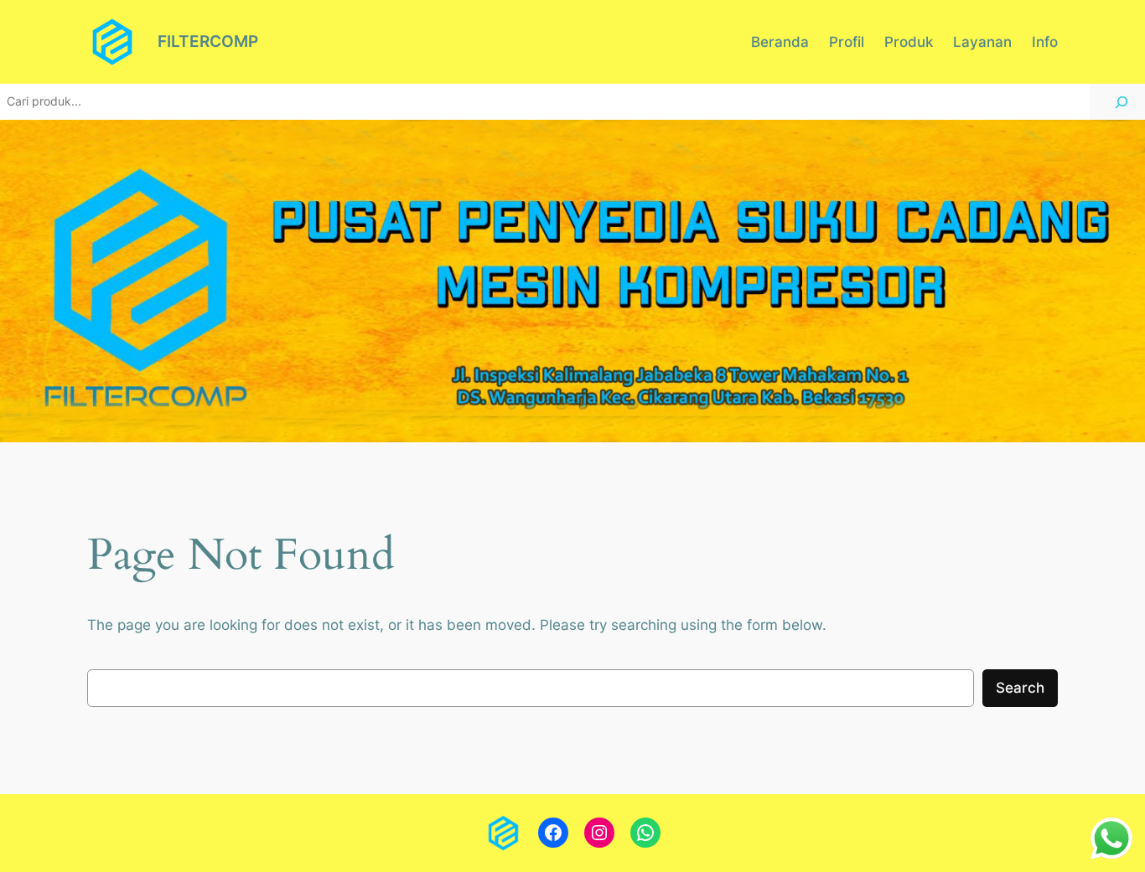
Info (1045, 42)
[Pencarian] (1121, 102)
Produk (908, 42)
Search (1020, 687)
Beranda (780, 42)
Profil (846, 42)
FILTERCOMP (208, 41)
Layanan (982, 42)
